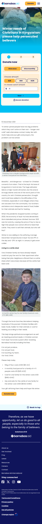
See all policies (8, 510)
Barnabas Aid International (12, 473)
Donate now (9, 394)
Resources (6, 462)
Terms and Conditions (11, 498)
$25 (9, 81)
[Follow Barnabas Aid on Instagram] (13, 482)
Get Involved (6, 451)
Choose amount (11, 77)
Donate (30, 3)
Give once (12, 69)
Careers (5, 466)
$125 (32, 81)
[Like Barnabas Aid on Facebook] (3, 482)
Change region (8, 514)
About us (5, 448)
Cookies (5, 506)
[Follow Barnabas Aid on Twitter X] (8, 482)
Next (21, 95)
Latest (4, 459)
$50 (21, 81)
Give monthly (29, 69)
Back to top (33, 407)
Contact (5, 470)
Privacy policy (7, 502)
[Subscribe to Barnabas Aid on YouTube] (19, 482)
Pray (3, 455)
